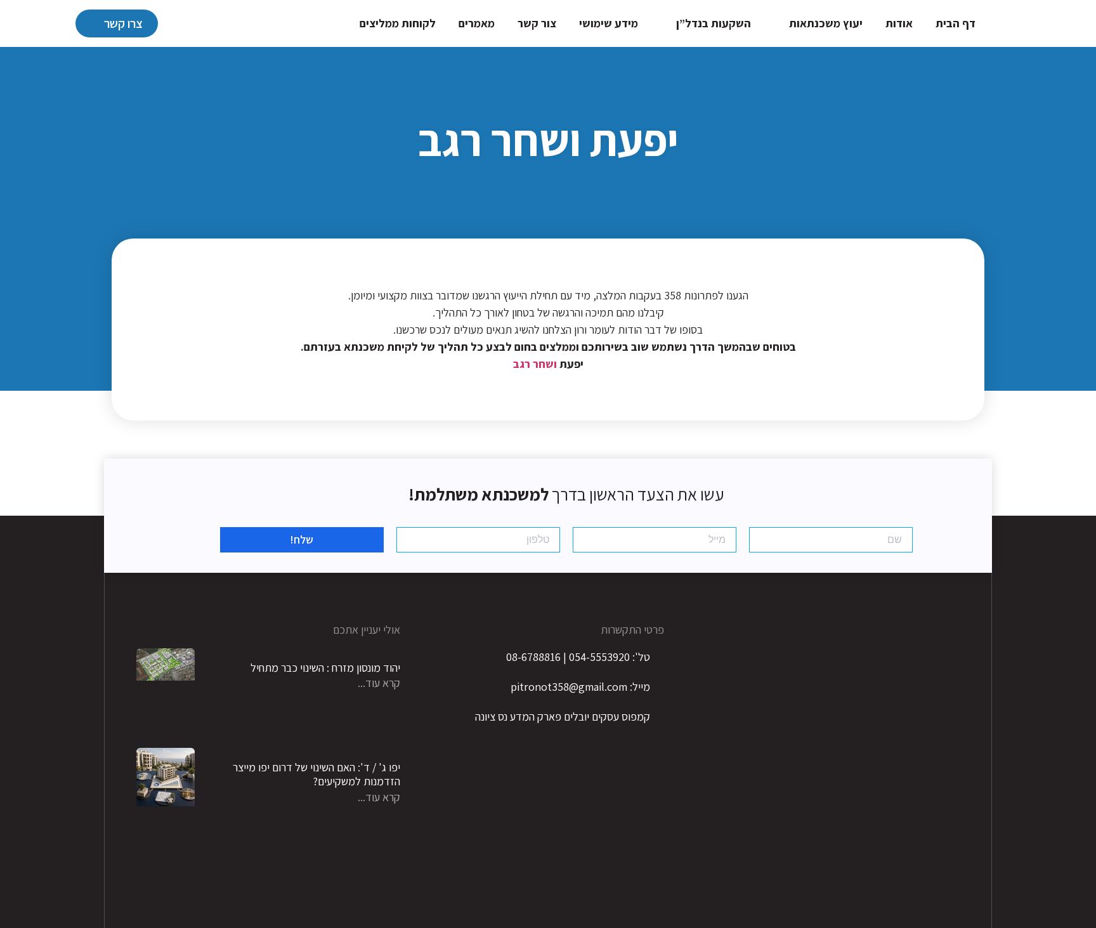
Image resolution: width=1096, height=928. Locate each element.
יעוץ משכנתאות (826, 23)
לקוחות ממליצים (398, 23)
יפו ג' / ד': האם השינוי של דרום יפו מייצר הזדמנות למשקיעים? (316, 774)
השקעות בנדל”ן (713, 23)
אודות (899, 23)
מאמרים (477, 23)
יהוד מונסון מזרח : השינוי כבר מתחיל (325, 667)
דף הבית (955, 23)
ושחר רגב (535, 363)
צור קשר (537, 23)
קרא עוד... (379, 683)
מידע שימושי (608, 23)
